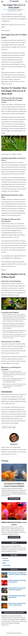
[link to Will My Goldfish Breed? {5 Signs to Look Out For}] (14, 511)
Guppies (20, 9)
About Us (5, 558)
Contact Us (6, 560)
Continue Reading (14, 498)
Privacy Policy (6, 565)
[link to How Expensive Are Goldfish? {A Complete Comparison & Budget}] (14, 472)
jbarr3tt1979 (12, 9)
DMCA (4, 563)
